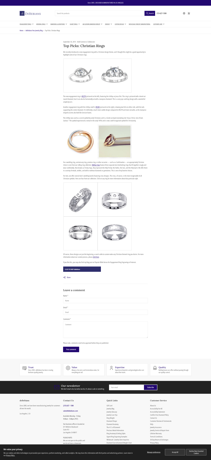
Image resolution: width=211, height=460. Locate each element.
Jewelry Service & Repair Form (159, 430)
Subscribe (150, 387)
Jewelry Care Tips (112, 415)
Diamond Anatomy (112, 424)
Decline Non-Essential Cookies (196, 452)
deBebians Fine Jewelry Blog (34, 30)
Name (65, 295)
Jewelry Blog (110, 408)
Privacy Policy (154, 442)
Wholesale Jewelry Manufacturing (139, 24)
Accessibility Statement (157, 412)
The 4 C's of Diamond (113, 427)
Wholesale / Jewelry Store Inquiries (118, 439)
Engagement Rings (25, 24)
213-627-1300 (161, 13)
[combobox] (105, 13)
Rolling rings (96, 165)
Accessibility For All (156, 408)
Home (21, 30)
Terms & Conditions (156, 436)
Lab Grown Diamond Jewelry (91, 24)
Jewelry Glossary (112, 412)
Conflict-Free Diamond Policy (159, 415)
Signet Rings (74, 24)
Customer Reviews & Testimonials (160, 421)
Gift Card (109, 405)
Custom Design (119, 24)
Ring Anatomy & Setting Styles (116, 433)
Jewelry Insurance (156, 427)
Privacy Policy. (10, 455)
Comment (67, 319)
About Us (153, 405)
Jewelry (107, 24)
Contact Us (153, 418)
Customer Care (157, 24)
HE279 (84, 96)
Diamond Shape (112, 421)
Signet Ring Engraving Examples (117, 436)
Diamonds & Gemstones (57, 24)
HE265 (98, 107)
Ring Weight (111, 418)
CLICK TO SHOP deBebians (72, 269)
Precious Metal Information (115, 430)
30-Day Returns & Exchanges (159, 439)
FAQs (151, 424)
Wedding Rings (40, 24)
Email (65, 307)
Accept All (175, 452)
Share (69, 277)
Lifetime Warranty (156, 433)
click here (96, 257)
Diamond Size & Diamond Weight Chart (119, 442)
